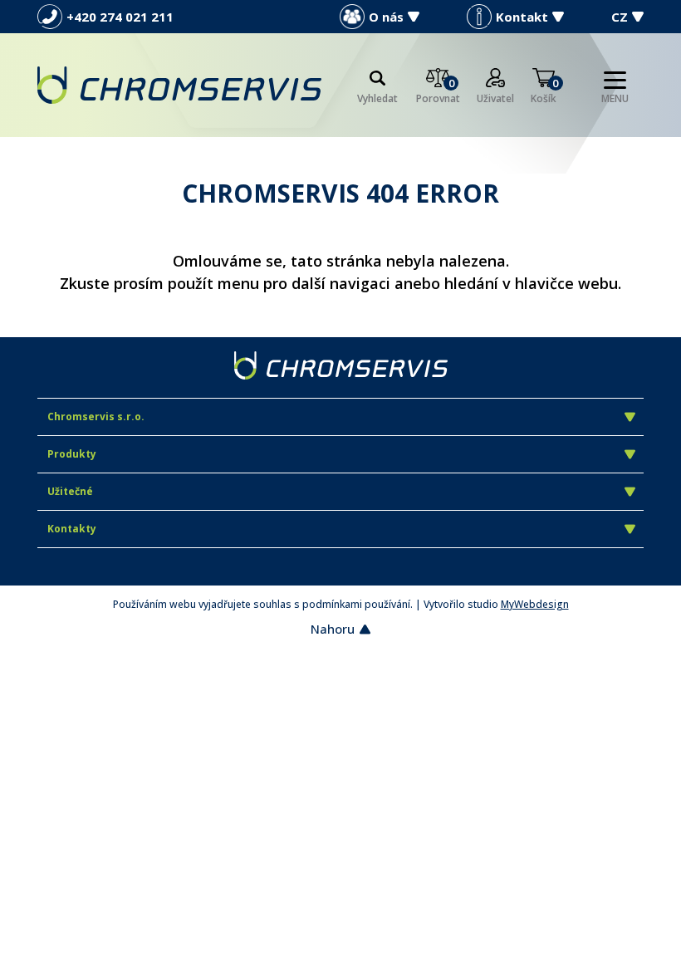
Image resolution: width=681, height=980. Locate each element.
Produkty (71, 454)
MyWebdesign (535, 604)
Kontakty (71, 529)
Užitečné (70, 491)
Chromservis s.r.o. (96, 416)
